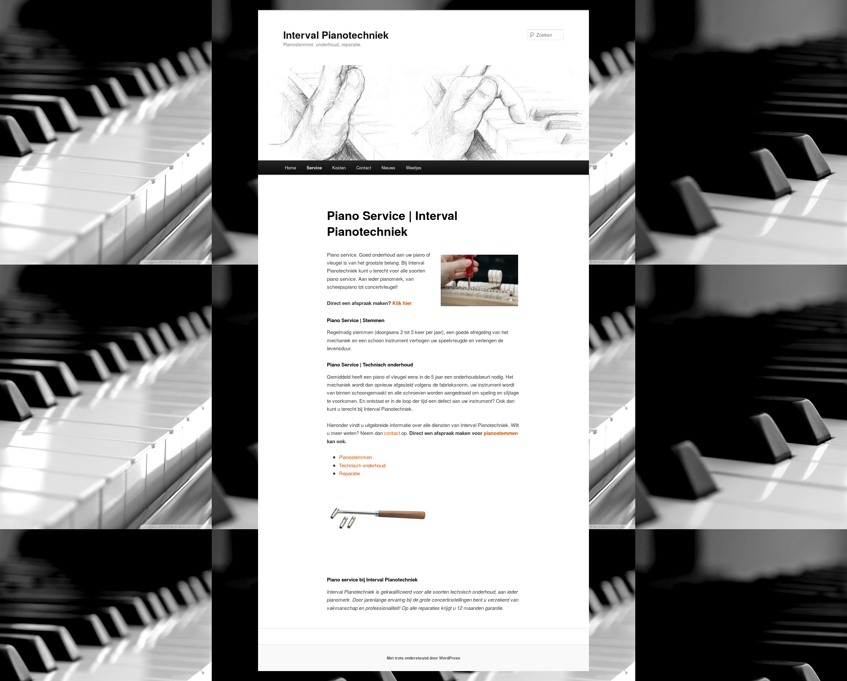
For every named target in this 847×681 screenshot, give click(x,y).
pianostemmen (501, 433)
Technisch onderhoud (362, 465)
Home (290, 167)
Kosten (339, 167)
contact (392, 432)
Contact (363, 167)
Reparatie (349, 473)
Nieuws (388, 167)
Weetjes (414, 167)
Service (314, 167)
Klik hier (402, 303)
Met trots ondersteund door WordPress (423, 658)
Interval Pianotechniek (336, 34)
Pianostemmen (355, 456)
